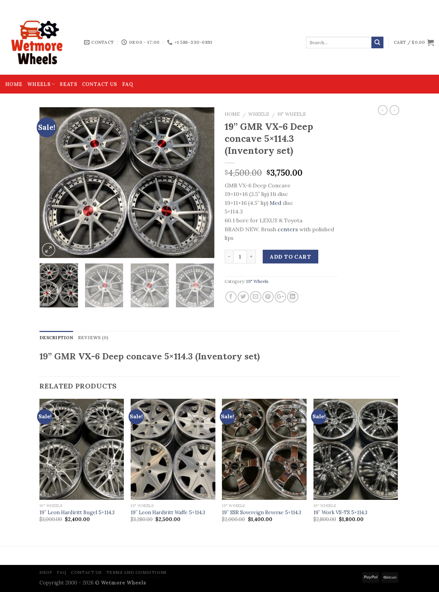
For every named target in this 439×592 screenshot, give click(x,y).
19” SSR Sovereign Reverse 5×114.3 (261, 512)
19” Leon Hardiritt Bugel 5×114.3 (77, 512)
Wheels (38, 84)
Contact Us (99, 84)
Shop (45, 572)
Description (56, 338)
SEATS (68, 84)
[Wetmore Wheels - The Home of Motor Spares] (39, 42)
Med (275, 202)
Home (13, 84)
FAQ (127, 84)
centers (287, 229)
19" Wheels (291, 114)
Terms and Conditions (136, 572)
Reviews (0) (93, 338)
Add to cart (290, 256)
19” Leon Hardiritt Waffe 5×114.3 (168, 512)
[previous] (51, 183)
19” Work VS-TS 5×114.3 (340, 512)
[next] (202, 183)
